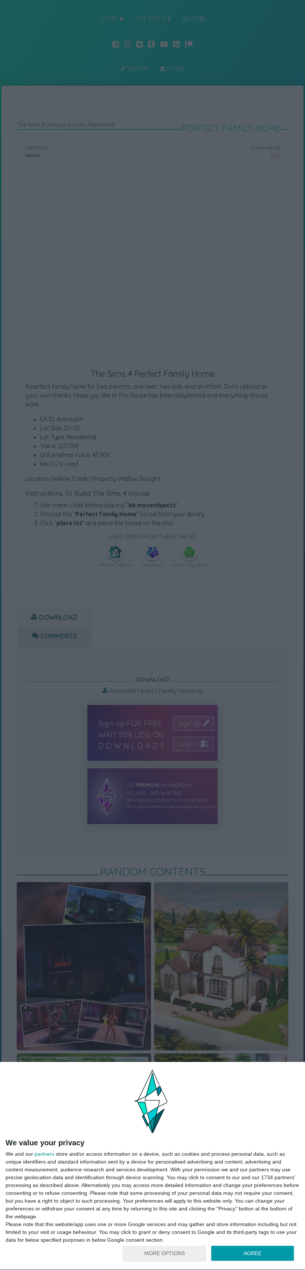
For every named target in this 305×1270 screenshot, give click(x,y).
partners (44, 1153)
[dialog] (152, 1166)
